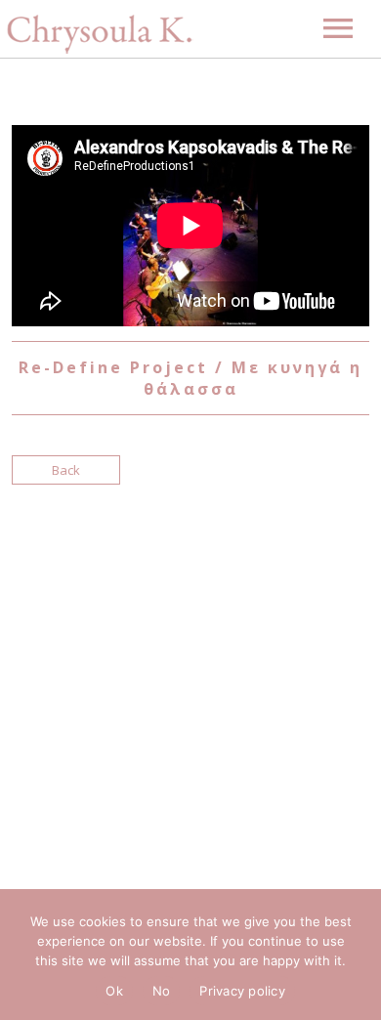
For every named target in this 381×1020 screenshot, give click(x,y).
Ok (114, 991)
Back (66, 470)
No (161, 991)
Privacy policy (242, 991)
